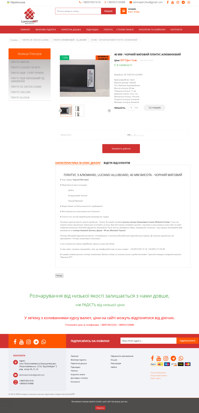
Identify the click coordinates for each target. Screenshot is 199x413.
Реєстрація (116, 363)
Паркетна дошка (71, 29)
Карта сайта (155, 378)
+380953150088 (116, 2)
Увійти (114, 367)
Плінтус (108, 29)
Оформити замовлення (122, 356)
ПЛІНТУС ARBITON (20, 62)
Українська (17, 2)
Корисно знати (78, 374)
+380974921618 (91, 2)
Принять (100, 407)
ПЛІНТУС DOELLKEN (20, 92)
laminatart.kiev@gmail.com (148, 2)
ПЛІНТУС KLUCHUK (20, 97)
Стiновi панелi (125, 29)
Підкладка (92, 29)
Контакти (176, 29)
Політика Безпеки (158, 372)
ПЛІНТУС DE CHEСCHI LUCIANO (26, 86)
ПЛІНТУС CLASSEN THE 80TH (25, 67)
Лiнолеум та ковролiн (152, 29)
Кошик (114, 359)
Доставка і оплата (79, 378)
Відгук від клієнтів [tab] (117, 163)
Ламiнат (25, 29)
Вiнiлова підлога (46, 29)
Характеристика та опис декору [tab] (78, 163)
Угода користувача (158, 375)
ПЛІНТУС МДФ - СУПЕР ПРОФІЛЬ (27, 72)
